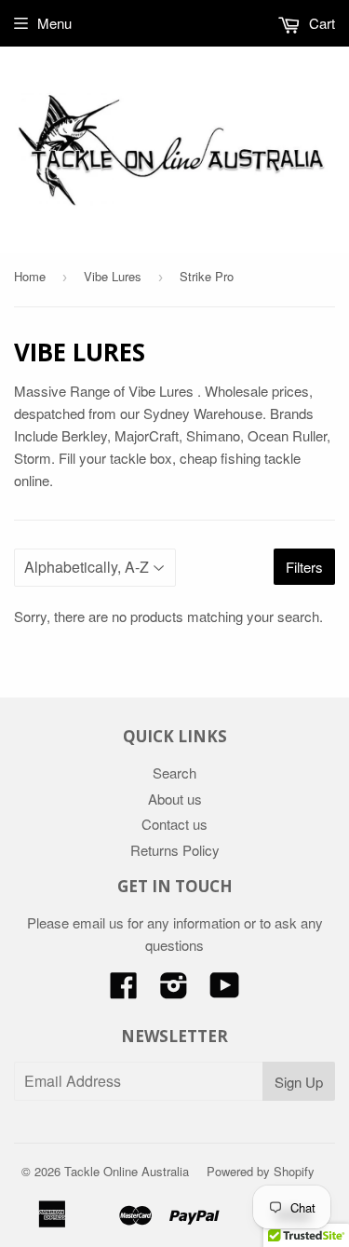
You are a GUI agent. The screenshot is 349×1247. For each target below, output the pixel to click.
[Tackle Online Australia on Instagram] (174, 990)
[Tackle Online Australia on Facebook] (124, 990)
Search (174, 772)
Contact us (174, 824)
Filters (304, 566)
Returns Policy (175, 850)
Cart (320, 23)
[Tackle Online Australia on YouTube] (224, 990)
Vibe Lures (112, 276)
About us (175, 798)
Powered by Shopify (261, 1171)
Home (30, 276)
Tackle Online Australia (126, 1171)
